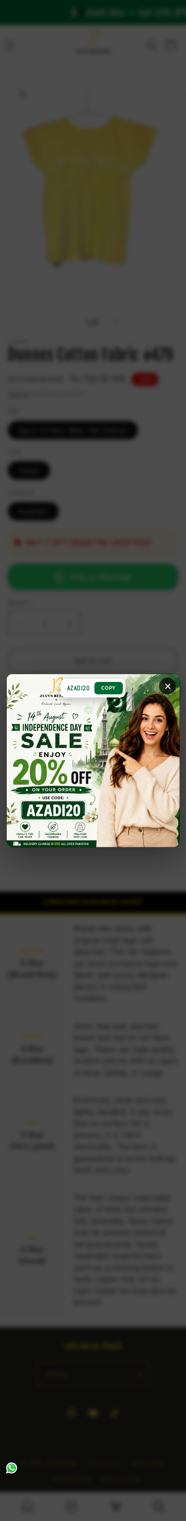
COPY (108, 688)
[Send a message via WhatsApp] (11, 1468)
